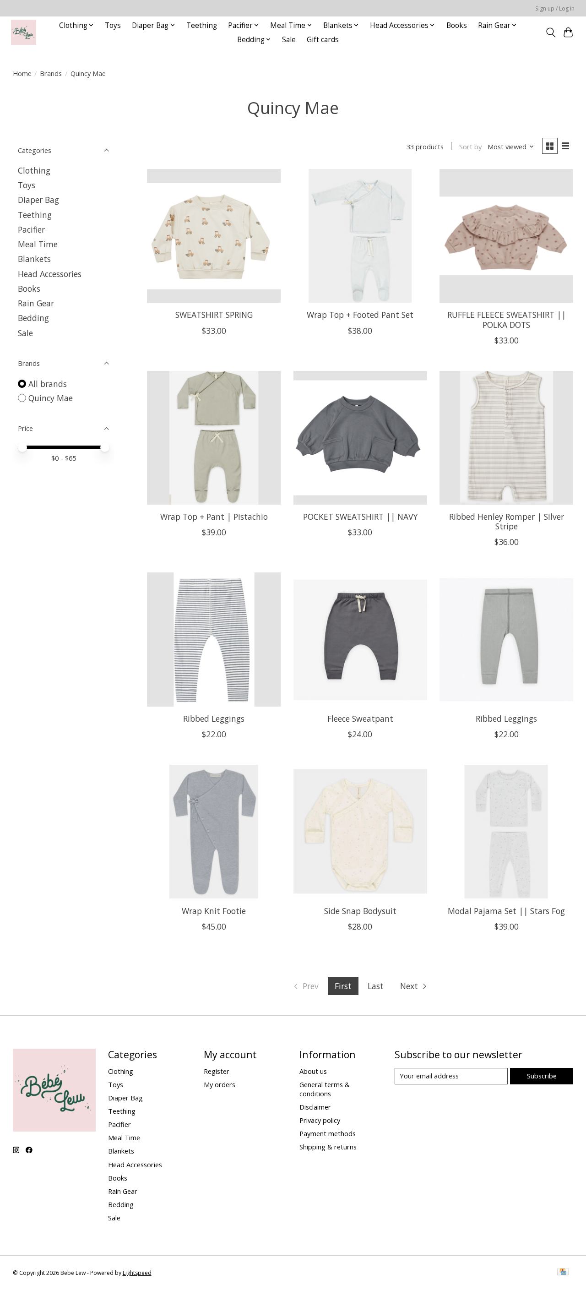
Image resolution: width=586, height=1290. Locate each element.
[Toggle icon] (550, 32)
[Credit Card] (563, 1272)
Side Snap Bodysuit (360, 910)
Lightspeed (137, 1273)
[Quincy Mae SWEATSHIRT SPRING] (214, 236)
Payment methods (327, 1133)
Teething (201, 25)
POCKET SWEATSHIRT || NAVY (360, 516)
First (343, 985)
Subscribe (542, 1075)
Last (376, 985)
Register (216, 1071)
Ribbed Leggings (213, 718)
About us (313, 1071)
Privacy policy (319, 1120)
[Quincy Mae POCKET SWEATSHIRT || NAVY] (360, 438)
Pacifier (31, 229)
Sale (289, 39)
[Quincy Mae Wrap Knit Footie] (214, 831)
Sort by (470, 146)
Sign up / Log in (555, 8)
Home (22, 73)
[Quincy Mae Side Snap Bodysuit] (360, 831)
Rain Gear (36, 303)
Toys (113, 25)
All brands (47, 383)
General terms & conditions (324, 1089)
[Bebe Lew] (23, 32)
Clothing (34, 170)
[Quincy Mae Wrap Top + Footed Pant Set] (360, 236)
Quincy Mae (50, 397)
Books (456, 25)
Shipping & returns (328, 1146)
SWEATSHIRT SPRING (214, 314)
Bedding (33, 317)
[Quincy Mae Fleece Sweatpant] (360, 639)
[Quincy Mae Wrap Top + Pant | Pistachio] (214, 438)
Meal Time (38, 244)
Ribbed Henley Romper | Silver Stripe (506, 521)
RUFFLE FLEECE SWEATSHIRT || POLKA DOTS (506, 319)
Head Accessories (49, 273)
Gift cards (323, 39)
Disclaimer (315, 1106)
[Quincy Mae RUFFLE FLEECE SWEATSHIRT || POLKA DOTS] (506, 236)
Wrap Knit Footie (214, 910)
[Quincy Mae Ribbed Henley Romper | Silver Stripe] (506, 438)
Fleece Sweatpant (360, 718)
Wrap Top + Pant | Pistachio (214, 516)
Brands (51, 73)
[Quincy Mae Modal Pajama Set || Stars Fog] (506, 831)
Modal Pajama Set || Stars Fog (506, 910)
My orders (219, 1084)
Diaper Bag (38, 199)
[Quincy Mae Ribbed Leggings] (214, 639)
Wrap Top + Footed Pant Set (360, 314)
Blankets (34, 258)
